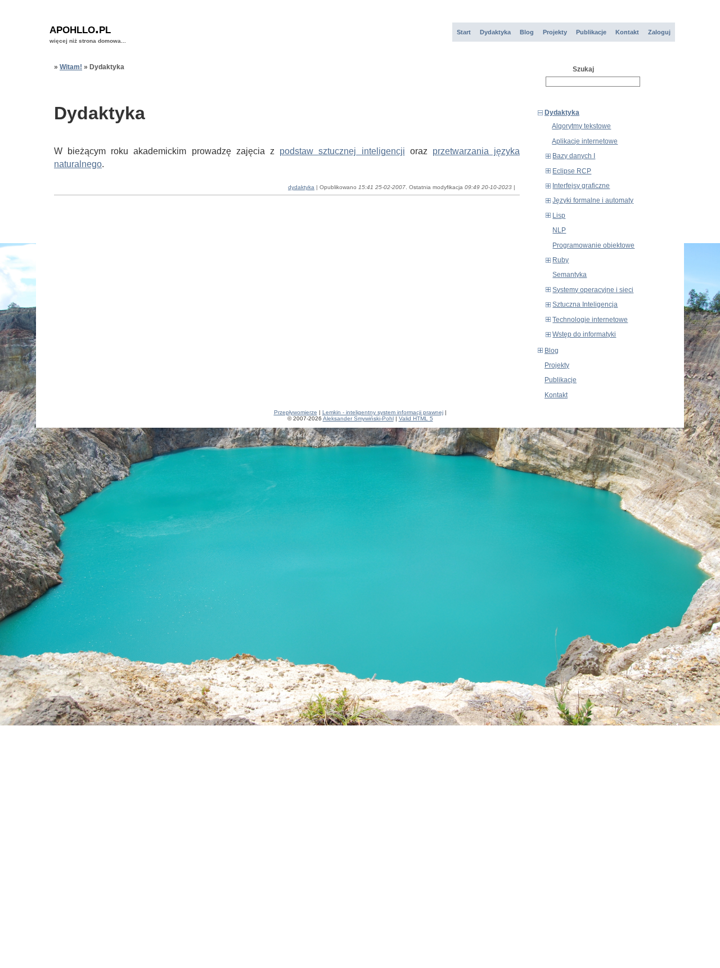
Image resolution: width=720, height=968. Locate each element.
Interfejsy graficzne (581, 186)
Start (464, 32)
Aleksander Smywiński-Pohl (358, 418)
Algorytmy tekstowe (581, 126)
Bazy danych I (573, 156)
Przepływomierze (295, 412)
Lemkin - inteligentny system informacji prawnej (382, 412)
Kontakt (627, 32)
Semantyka (569, 275)
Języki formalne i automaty (592, 200)
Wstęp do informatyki (584, 334)
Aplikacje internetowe (585, 141)
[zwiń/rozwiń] (540, 112)
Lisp (558, 215)
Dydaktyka (495, 32)
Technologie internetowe (590, 320)
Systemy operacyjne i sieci (592, 290)
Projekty (555, 32)
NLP (559, 230)
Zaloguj (659, 32)
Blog (527, 32)
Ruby (560, 260)
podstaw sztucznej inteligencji (342, 151)
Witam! (71, 67)
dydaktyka (301, 187)
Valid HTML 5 (416, 418)
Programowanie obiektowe (593, 245)
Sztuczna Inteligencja (585, 304)
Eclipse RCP (571, 171)
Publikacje (591, 32)
